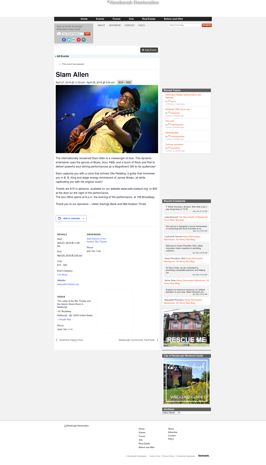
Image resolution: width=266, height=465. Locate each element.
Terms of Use (154, 456)
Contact (130, 25)
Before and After (173, 19)
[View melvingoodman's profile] (169, 136)
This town (169, 121)
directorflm (175, 148)
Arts (131, 19)
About (101, 25)
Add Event (150, 50)
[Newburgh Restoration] (76, 425)
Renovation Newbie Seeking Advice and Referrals (183, 96)
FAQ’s (142, 25)
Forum (116, 19)
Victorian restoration (174, 144)
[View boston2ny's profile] (169, 113)
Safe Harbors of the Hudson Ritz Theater (97, 240)
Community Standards (185, 456)
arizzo (173, 101)
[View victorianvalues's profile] (169, 125)
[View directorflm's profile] (169, 148)
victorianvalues (177, 125)
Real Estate (148, 19)
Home (84, 19)
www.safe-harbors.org (68, 284)
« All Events (62, 56)
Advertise (115, 25)
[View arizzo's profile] (169, 101)
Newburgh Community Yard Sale (137, 340)
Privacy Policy (168, 456)
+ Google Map (64, 319)
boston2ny (175, 113)
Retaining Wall (171, 133)
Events (100, 19)
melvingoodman (178, 136)
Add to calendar (71, 218)
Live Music (62, 274)
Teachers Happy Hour (71, 340)
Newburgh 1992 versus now (177, 109)
